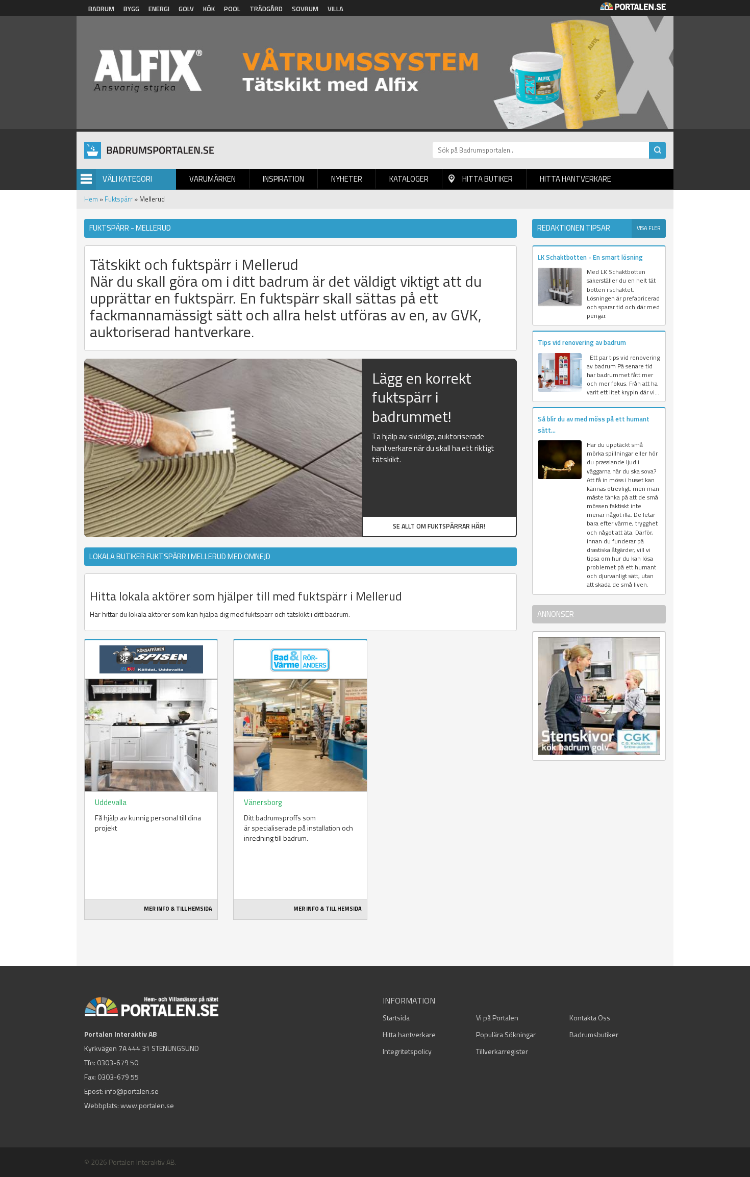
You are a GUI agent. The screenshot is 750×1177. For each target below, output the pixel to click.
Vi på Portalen (497, 1017)
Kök (209, 9)
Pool (232, 9)
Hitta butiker (487, 179)
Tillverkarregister (502, 1051)
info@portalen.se (132, 1091)
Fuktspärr (119, 199)
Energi (158, 9)
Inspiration (283, 179)
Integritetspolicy (407, 1051)
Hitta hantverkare (575, 179)
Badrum (101, 9)
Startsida (396, 1017)
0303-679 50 (117, 1062)
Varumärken (212, 179)
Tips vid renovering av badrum (582, 342)
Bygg (131, 9)
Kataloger (409, 179)
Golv (186, 9)
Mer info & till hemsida (178, 909)
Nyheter (346, 179)
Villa (335, 9)
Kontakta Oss (589, 1017)
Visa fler (649, 228)
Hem (91, 199)
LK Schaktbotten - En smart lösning (590, 257)
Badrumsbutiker (593, 1034)
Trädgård (266, 9)
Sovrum (305, 9)
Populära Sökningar (506, 1034)
